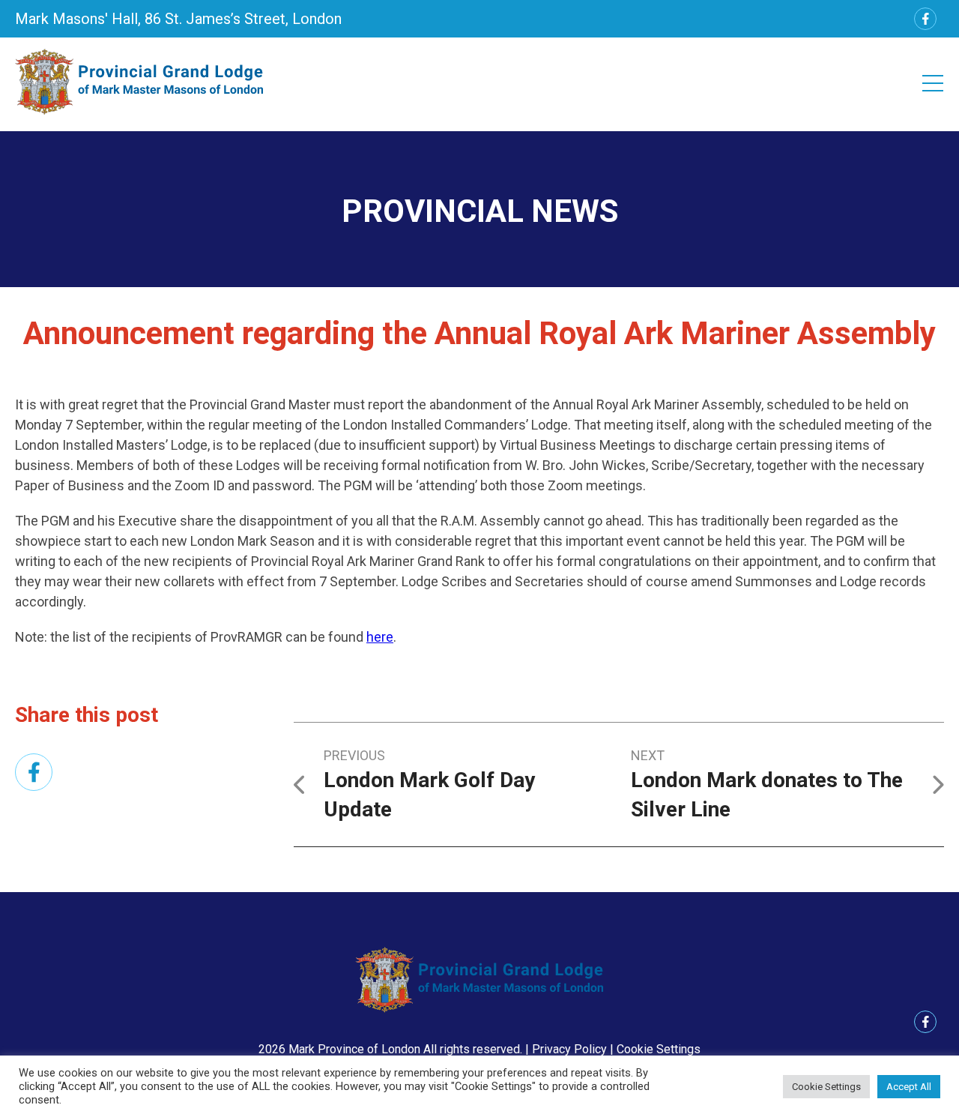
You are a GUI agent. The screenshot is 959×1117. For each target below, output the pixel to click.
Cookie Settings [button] (659, 1049)
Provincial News (480, 211)
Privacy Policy (569, 1049)
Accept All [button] (908, 1086)
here (379, 637)
